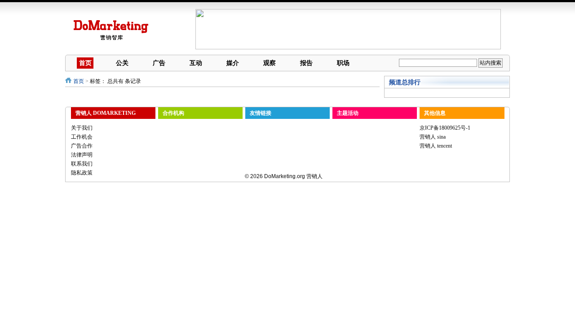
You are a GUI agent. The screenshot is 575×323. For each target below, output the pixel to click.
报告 (306, 62)
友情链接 (260, 113)
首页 (85, 62)
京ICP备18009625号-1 (445, 128)
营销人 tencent (436, 146)
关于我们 (82, 128)
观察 (269, 62)
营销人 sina (433, 137)
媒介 (232, 62)
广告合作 (82, 146)
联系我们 (82, 164)
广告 (159, 62)
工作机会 (82, 137)
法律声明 (82, 155)
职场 (343, 62)
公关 (122, 62)
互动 (196, 62)
